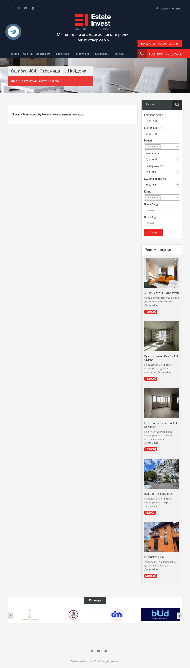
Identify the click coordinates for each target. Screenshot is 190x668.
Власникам (43, 53)
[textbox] (164, 146)
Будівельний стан (155, 178)
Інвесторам (63, 53)
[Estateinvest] (93, 22)
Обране (164, 8)
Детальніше (151, 305)
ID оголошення (153, 127)
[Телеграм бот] (13, 33)
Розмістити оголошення (159, 43)
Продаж (14, 53)
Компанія (101, 53)
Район (148, 140)
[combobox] (162, 146)
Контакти (119, 53)
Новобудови (81, 53)
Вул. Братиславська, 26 (158, 493)
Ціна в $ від (151, 204)
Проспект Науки (154, 557)
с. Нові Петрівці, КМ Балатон (161, 292)
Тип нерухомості (154, 166)
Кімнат (148, 191)
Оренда (28, 53)
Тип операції (152, 153)
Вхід (178, 8)
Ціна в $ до (150, 217)
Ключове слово (153, 115)
